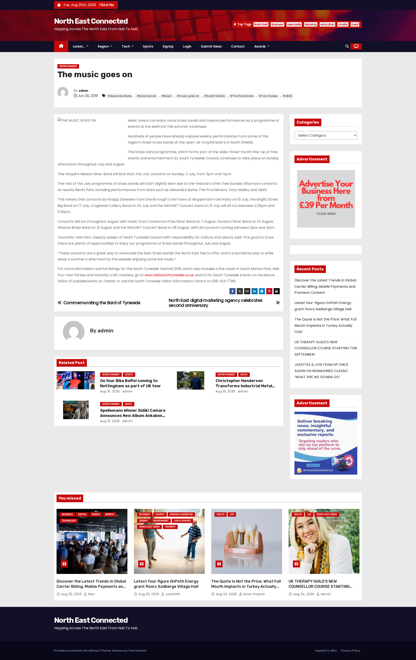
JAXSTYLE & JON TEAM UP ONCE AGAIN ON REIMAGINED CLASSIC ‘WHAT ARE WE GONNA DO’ (321, 370)
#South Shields (214, 96)
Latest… (79, 46)
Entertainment (68, 66)
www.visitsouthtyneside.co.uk (169, 275)
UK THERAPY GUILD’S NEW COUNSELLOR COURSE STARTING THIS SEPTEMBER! (325, 348)
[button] (347, 46)
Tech (126, 46)
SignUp (168, 46)
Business (277, 24)
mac (91, 594)
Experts (109, 514)
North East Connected (91, 21)
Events (129, 374)
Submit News (211, 46)
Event (354, 24)
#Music (166, 96)
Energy (143, 520)
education (327, 24)
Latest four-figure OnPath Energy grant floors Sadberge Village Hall (166, 584)
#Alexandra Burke (120, 96)
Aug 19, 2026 (110, 391)
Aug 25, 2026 (72, 594)
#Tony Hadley (268, 96)
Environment (161, 520)
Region (104, 46)
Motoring (311, 24)
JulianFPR (172, 594)
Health (220, 514)
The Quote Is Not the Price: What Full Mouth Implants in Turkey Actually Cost (325, 325)
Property (170, 526)
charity (343, 24)
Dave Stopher (253, 594)
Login (187, 46)
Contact (238, 46)
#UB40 (287, 96)
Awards (260, 46)
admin (83, 91)
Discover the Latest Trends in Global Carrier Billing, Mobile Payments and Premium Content (325, 286)
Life (232, 514)
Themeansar (137, 651)
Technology (69, 520)
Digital (82, 514)
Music (244, 374)
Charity (160, 514)
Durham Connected (181, 514)
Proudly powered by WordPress (77, 651)
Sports (148, 46)
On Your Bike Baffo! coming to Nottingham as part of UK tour (130, 383)
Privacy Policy (350, 651)
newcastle (294, 24)
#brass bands (146, 96)
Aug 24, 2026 (227, 594)
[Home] (61, 46)
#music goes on (188, 96)
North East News (149, 526)
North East (261, 24)
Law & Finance (182, 520)
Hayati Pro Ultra (326, 651)
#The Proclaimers (242, 96)
